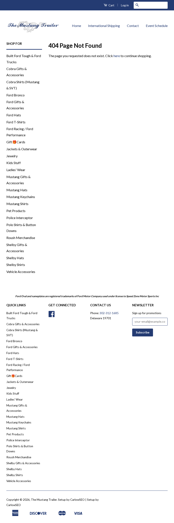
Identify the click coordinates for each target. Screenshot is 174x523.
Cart (111, 5)
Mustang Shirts (17, 204)
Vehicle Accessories (20, 272)
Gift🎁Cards (15, 142)
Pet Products (15, 211)
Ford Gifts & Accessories (22, 347)
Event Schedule (157, 26)
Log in (125, 5)
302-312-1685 (109, 313)
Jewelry (12, 156)
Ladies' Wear (15, 170)
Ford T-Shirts (15, 122)
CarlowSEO (13, 505)
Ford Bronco (15, 95)
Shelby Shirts (15, 265)
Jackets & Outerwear (21, 149)
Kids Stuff (13, 163)
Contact (133, 26)
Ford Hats (13, 115)
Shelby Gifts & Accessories (23, 463)
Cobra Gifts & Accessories (22, 324)
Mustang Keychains (20, 197)
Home (76, 26)
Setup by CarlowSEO (71, 499)
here (117, 56)
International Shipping (104, 26)
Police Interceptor (19, 218)
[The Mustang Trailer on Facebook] (51, 315)
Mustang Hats (16, 190)
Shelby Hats (15, 258)
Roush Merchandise (20, 238)
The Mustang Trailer (44, 499)
